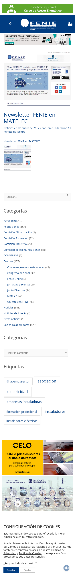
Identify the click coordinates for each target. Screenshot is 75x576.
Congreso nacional (18, 273)
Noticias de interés (15, 313)
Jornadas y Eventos (18, 284)
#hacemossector (18, 381)
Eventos (8, 261)
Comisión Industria (15, 244)
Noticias (8, 128)
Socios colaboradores (16, 325)
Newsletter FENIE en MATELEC (22, 141)
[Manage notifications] (66, 568)
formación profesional (21, 412)
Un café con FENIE (18, 302)
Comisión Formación (16, 238)
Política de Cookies (30, 553)
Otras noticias (12, 319)
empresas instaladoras (24, 401)
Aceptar (11, 569)
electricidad (17, 391)
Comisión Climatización (18, 232)
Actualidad (10, 221)
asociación (47, 381)
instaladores (55, 411)
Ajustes (60, 546)
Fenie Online (15, 279)
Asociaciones (11, 226)
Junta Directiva (16, 290)
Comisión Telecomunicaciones (22, 249)
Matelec (12, 296)
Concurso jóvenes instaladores (26, 267)
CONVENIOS (11, 255)
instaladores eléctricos (22, 421)
